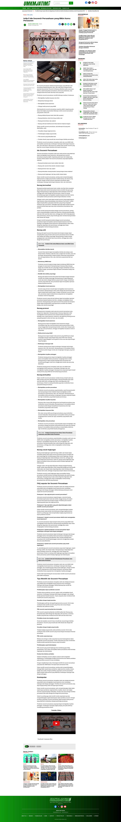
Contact (52, 815)
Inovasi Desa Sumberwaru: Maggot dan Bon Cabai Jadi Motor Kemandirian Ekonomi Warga (90, 97)
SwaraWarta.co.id (57, 812)
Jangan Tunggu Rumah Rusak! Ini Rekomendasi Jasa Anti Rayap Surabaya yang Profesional (87, 31)
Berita (29, 8)
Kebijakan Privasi (79, 815)
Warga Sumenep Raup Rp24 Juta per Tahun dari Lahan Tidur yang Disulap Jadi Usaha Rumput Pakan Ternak (90, 105)
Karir (45, 815)
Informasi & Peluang (46, 8)
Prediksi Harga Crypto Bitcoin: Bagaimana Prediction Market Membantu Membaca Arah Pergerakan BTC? (42, 10)
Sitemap (96, 815)
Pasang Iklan (65, 8)
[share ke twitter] (62, 25)
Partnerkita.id (65, 812)
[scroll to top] (116, 820)
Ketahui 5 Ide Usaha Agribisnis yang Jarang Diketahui (89, 64)
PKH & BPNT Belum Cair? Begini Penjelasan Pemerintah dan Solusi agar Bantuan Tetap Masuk (90, 91)
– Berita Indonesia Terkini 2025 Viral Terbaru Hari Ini (88, 132)
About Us (24, 815)
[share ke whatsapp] (65, 25)
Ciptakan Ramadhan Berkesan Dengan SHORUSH (81, 10)
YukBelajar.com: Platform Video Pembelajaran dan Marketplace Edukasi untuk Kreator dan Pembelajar (87, 52)
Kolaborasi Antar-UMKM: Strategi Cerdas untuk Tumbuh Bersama (89, 118)
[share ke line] (71, 25)
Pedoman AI (69, 815)
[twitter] (89, 3)
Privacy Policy (60, 815)
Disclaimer (89, 815)
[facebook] (86, 3)
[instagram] (92, 3)
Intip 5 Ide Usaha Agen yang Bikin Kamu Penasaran (90, 80)
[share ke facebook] (60, 25)
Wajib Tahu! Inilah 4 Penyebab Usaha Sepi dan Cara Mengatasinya (90, 69)
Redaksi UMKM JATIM (33, 23)
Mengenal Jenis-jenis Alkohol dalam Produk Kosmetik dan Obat (88, 43)
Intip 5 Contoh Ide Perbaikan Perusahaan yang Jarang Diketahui (90, 75)
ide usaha (30, 14)
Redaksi (31, 815)
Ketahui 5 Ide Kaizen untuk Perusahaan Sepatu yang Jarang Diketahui (90, 85)
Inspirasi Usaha (36, 8)
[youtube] (96, 3)
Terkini (24, 8)
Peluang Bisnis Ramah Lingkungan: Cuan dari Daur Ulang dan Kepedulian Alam (90, 112)
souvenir (39, 746)
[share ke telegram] (68, 25)
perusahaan (32, 746)
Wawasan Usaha (57, 8)
